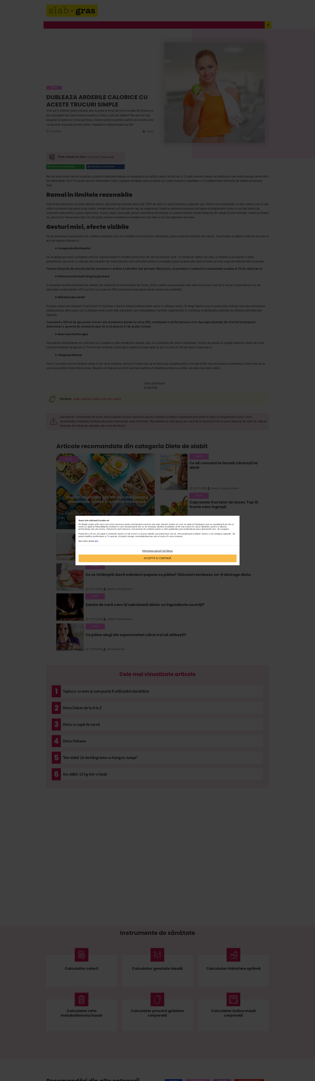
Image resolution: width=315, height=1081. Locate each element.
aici (96, 541)
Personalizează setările (157, 551)
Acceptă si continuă (157, 558)
